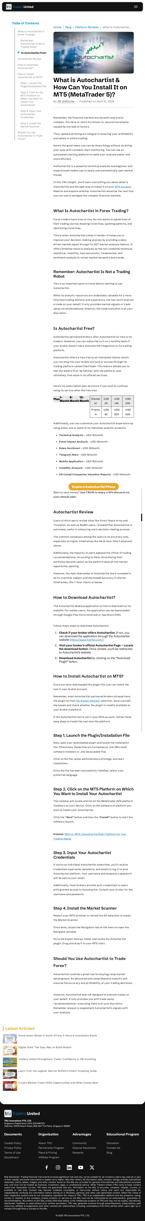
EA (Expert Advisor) (88, 700)
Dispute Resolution (84, 1147)
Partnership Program (51, 1147)
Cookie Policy (12, 1143)
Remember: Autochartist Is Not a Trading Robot (33, 43)
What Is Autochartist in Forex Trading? (31, 33)
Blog (68, 27)
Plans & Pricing (47, 1152)
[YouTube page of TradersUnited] (80, 1167)
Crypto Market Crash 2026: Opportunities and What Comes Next (58, 1082)
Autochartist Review (30, 58)
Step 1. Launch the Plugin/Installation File (34, 85)
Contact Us (113, 1147)
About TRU (45, 1143)
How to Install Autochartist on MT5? (30, 75)
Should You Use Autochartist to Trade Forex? (30, 135)
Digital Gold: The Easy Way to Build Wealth (45, 1047)
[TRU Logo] (20, 7)
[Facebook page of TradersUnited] (46, 1167)
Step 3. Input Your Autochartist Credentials (31, 114)
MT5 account (123, 186)
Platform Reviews (87, 27)
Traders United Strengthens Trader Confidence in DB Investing (57, 1059)
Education (113, 1143)
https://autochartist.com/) (87, 639)
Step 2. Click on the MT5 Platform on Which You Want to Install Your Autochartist (32, 99)
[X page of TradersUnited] (91, 1167)
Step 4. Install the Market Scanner (31, 125)
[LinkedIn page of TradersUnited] (69, 1167)
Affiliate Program (48, 1157)
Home (57, 27)
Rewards (77, 1152)
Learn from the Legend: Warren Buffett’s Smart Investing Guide (57, 1070)
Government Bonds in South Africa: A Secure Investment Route (57, 1035)
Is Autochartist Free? (34, 52)
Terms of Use (12, 1152)
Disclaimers (11, 1157)
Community (79, 1143)
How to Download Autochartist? (28, 66)
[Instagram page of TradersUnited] (58, 1167)
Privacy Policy (12, 1147)
